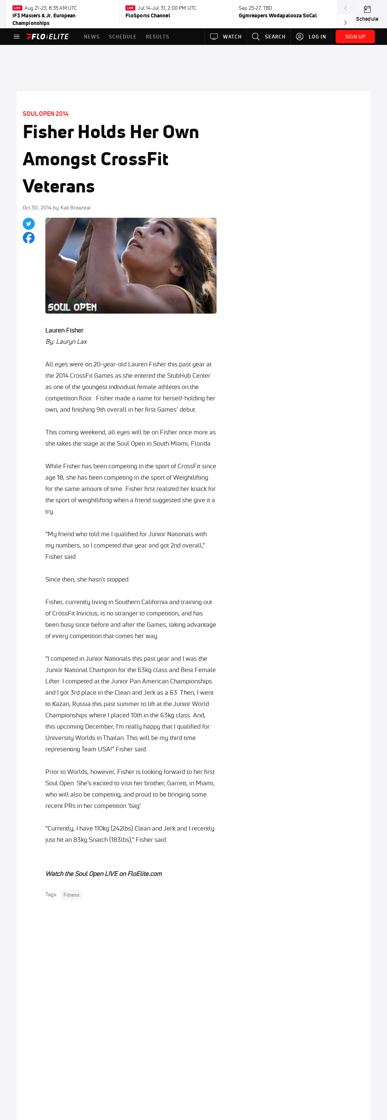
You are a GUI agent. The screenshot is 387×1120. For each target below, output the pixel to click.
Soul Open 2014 (45, 113)
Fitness (71, 895)
